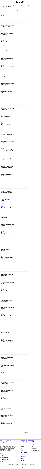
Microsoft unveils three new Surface (6, 266)
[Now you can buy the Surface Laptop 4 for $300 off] (22, 259)
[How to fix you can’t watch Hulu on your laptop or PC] (22, 383)
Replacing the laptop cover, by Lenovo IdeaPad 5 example (7, 167)
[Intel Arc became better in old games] (22, 201)
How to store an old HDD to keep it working (7, 349)
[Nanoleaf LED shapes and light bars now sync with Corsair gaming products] (22, 300)
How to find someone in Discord (7, 324)
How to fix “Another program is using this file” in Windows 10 (7, 399)
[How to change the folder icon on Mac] (22, 126)
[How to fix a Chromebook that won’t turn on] (22, 59)
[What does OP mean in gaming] (22, 118)
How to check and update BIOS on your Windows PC (7, 358)
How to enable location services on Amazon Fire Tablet (7, 26)
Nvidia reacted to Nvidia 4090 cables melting (7, 216)
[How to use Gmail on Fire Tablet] (22, 68)
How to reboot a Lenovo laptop (7, 41)
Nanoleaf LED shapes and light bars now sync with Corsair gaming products (7, 300)
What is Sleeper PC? (5, 332)
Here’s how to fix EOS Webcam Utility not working (7, 183)
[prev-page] (1, 432)
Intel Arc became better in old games (7, 200)
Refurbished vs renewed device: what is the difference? (7, 316)
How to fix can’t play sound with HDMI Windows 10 (7, 391)
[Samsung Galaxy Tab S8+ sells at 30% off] (22, 284)
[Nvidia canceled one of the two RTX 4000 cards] (22, 275)
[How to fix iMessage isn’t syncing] (22, 209)
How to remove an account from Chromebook (7, 17)
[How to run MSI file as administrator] (22, 250)
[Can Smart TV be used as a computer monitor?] (22, 101)
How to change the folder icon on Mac (7, 125)
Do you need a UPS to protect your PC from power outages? (7, 341)
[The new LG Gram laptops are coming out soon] (22, 159)
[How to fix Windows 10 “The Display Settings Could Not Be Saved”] (22, 408)
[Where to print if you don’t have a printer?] (22, 142)
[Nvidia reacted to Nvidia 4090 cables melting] (22, 217)
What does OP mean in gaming (7, 116)
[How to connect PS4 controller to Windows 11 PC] (22, 242)
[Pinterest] (29, 441)
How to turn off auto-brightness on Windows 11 (7, 34)
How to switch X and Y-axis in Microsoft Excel (7, 416)
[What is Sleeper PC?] (22, 333)
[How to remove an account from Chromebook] (22, 18)
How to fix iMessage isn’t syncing (6, 208)
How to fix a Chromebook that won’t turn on (7, 59)
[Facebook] (22, 441)
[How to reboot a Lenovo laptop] (22, 43)
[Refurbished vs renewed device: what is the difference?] (22, 317)
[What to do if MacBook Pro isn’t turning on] (22, 226)
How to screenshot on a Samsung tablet (5, 75)
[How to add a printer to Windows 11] (22, 51)
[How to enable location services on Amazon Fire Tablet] (22, 26)
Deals (1, 256)
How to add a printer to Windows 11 (7, 50)
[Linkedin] (26, 441)
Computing (2, 15)
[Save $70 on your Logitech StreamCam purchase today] (22, 192)
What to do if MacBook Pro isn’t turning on (7, 225)
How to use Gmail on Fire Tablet (7, 66)
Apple (2, 123)
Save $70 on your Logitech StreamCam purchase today (6, 192)
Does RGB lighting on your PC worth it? (7, 374)
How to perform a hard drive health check (6, 92)
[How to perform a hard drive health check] (22, 93)
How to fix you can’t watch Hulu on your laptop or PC (7, 383)
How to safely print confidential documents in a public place (7, 133)
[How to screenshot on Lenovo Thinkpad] (22, 234)
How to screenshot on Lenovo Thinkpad (7, 233)
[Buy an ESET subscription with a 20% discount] (22, 176)
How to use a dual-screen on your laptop (6, 424)
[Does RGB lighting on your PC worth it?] (22, 375)
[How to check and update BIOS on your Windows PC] (22, 358)
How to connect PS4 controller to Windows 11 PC (7, 241)
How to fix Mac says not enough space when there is (7, 84)
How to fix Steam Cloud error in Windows (7, 308)
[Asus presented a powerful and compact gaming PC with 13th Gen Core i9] (22, 151)
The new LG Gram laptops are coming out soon (7, 158)
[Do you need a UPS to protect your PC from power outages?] (22, 342)
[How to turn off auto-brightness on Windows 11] (22, 35)
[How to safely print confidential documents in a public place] (22, 134)
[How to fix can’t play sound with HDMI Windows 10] (22, 392)
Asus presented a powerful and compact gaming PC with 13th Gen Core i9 (7, 150)
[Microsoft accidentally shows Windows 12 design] (22, 292)
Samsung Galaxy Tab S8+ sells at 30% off (7, 283)
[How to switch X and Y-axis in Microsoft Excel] (22, 416)
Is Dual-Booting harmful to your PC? (7, 366)
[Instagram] (24, 441)
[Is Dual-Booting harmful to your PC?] (22, 367)
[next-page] (9, 432)
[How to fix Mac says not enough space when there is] (22, 84)
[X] (31, 441)
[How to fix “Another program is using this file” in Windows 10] (22, 400)
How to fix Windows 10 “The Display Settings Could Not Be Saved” (7, 408)
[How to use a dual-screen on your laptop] (22, 425)
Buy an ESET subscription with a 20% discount (7, 175)
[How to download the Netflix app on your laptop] (22, 109)
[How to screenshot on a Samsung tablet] (22, 76)
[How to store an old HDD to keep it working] (22, 350)
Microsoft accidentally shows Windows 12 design (7, 291)
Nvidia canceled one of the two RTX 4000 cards (7, 275)
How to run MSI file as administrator (5, 250)
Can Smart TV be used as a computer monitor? (6, 100)
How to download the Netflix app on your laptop (7, 109)
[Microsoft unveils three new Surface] (22, 267)
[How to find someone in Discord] (22, 325)
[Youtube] (33, 441)
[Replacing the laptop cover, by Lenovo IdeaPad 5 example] (22, 167)
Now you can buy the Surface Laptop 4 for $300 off (7, 258)
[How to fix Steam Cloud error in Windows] (22, 309)
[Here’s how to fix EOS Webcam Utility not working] (22, 184)
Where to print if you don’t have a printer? (7, 142)
